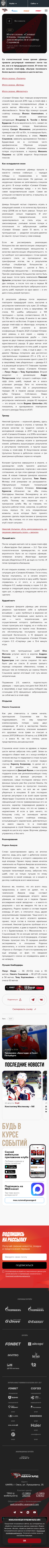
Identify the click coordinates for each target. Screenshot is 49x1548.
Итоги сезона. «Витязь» (13, 85)
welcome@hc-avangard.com (24, 1504)
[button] (14, 999)
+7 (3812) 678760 (40, 1494)
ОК (24, 1541)
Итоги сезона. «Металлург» (15, 91)
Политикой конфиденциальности (17, 1276)
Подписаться (24, 1265)
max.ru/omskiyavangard (24, 1200)
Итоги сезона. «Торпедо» (14, 78)
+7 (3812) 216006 (26, 1494)
